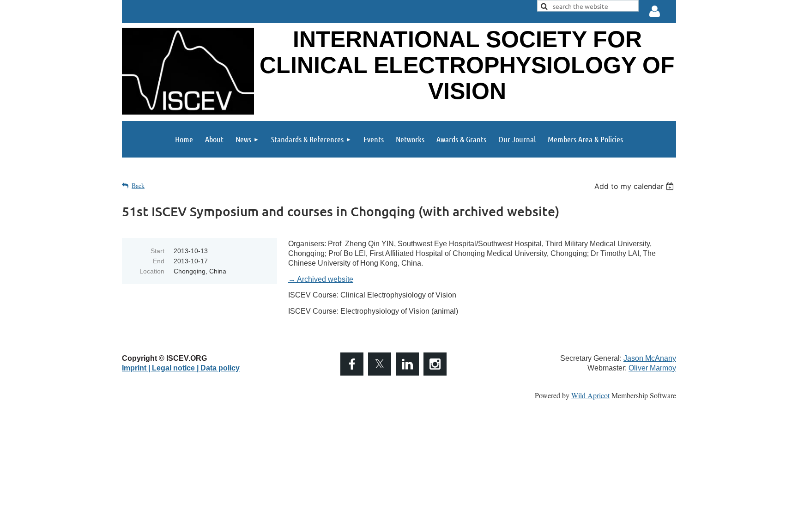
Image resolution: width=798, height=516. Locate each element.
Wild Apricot (590, 395)
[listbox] (635, 186)
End (158, 261)
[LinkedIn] (407, 364)
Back (138, 185)
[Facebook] (351, 364)
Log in (654, 11)
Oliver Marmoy (652, 368)
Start (157, 251)
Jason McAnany (649, 358)
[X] (379, 364)
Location (151, 271)
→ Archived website (320, 279)
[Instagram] (435, 364)
